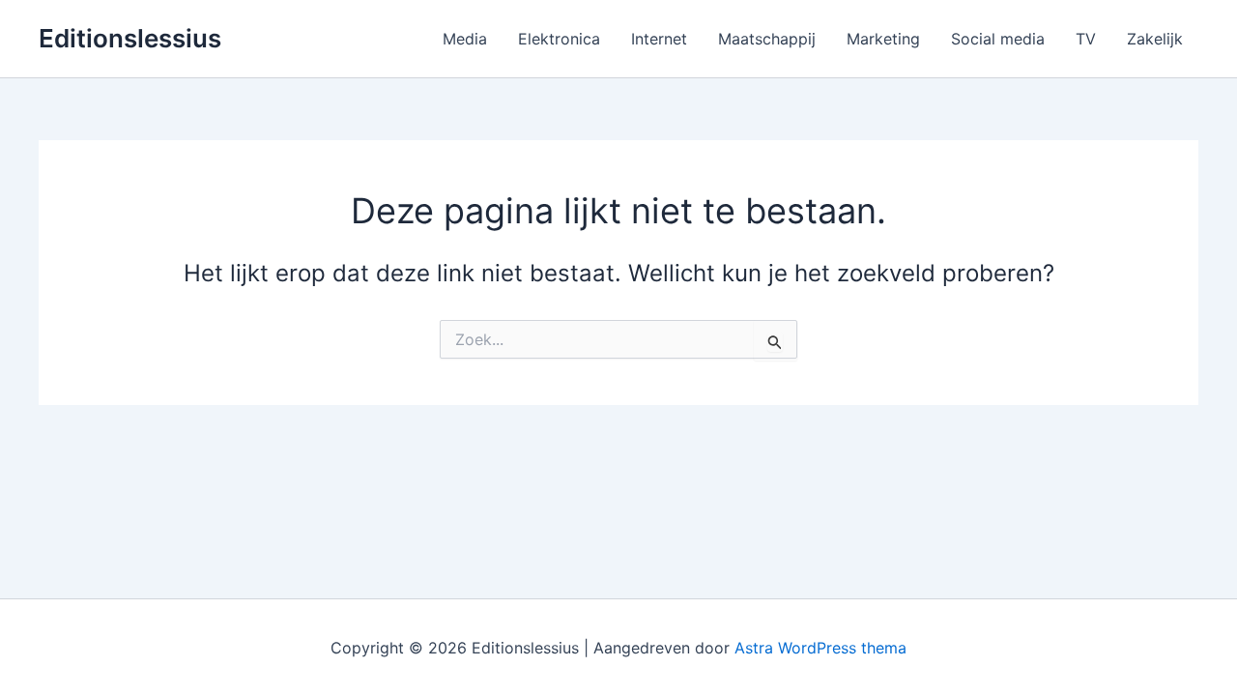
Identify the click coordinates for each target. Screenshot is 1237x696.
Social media (998, 38)
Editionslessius (130, 38)
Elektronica (559, 38)
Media (465, 38)
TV (1086, 38)
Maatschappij (767, 38)
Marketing (883, 38)
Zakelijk (1155, 38)
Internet (659, 38)
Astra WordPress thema (820, 647)
